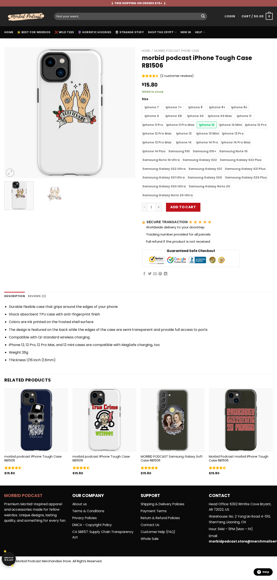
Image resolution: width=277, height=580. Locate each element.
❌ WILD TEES (64, 32)
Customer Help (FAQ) (158, 532)
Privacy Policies (84, 518)
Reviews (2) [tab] (37, 296)
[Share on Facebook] (144, 274)
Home (8, 32)
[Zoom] (10, 173)
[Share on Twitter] (149, 274)
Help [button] (266, 572)
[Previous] (12, 112)
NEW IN (185, 32)
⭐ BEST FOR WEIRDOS (34, 32)
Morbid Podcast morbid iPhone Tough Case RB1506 (238, 459)
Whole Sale (150, 538)
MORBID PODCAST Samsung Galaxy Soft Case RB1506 (172, 459)
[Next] (127, 112)
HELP (198, 32)
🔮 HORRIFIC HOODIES (94, 32)
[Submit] (203, 16)
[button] (152, 107)
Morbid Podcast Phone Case (176, 51)
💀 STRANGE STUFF (129, 32)
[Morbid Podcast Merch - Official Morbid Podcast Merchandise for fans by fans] (26, 16)
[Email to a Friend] (155, 274)
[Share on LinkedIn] (165, 274)
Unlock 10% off (9, 558)
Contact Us (150, 525)
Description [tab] (14, 296)
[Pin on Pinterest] (160, 274)
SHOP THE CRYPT (161, 32)
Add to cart (183, 207)
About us (79, 504)
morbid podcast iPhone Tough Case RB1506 (33, 459)
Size (145, 99)
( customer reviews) (177, 76)
